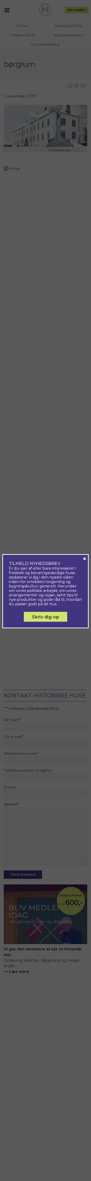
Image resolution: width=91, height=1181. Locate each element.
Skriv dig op (45, 617)
